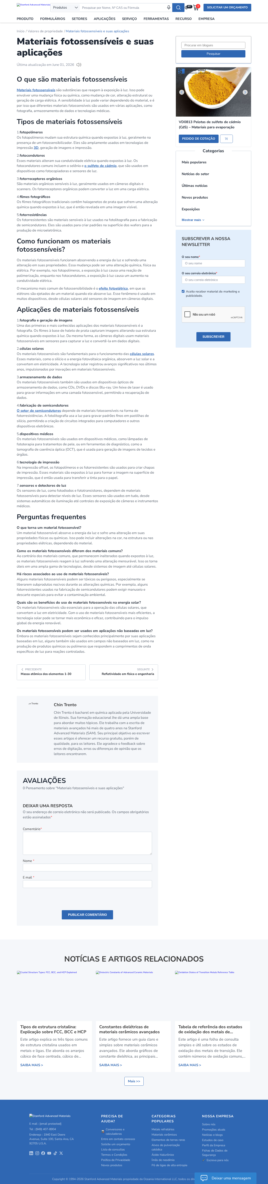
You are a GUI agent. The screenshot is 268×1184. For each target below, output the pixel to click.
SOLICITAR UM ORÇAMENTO (227, 7)
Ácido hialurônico (163, 1155)
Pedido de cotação (198, 138)
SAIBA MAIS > (31, 1065)
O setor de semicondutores (39, 410)
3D (36, 147)
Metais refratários (163, 1129)
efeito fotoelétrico (113, 288)
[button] (245, 92)
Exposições (191, 209)
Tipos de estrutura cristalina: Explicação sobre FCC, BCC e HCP (53, 1029)
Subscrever (213, 336)
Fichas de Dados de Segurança (214, 1153)
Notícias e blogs (212, 1135)
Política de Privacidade (115, 1160)
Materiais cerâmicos (164, 1135)
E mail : (45, 1124)
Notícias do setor (195, 174)
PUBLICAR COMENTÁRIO (87, 914)
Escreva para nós (218, 1160)
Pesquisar (213, 54)
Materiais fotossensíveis (36, 90)
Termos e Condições (114, 1155)
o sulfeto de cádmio (100, 165)
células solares (142, 353)
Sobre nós (208, 1124)
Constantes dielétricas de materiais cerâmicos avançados (129, 1029)
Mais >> (134, 1081)
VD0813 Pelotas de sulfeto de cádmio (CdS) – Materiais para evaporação (210, 125)
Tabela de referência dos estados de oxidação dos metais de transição (210, 1029)
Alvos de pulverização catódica (166, 1147)
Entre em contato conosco (118, 1139)
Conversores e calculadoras (115, 1131)
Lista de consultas (113, 1150)
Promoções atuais (213, 1130)
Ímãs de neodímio (163, 1160)
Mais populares (194, 162)
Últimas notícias (194, 185)
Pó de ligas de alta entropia (169, 1165)
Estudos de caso (212, 1140)
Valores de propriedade (45, 31)
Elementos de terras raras (168, 1140)
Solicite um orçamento (115, 1144)
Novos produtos (195, 197)
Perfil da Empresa (213, 1145)
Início (20, 31)
